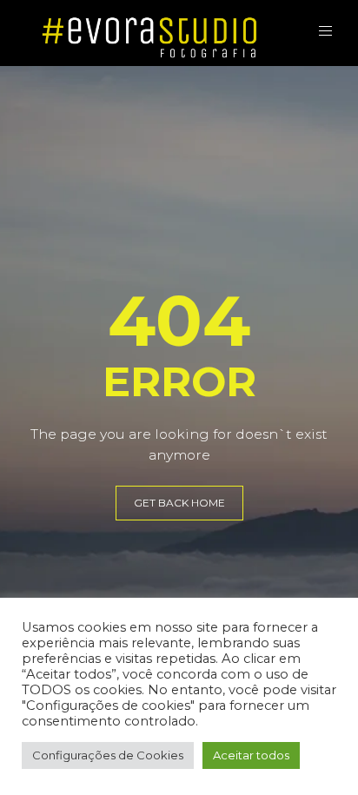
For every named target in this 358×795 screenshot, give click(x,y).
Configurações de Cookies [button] (107, 755)
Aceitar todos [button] (251, 755)
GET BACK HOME (179, 502)
